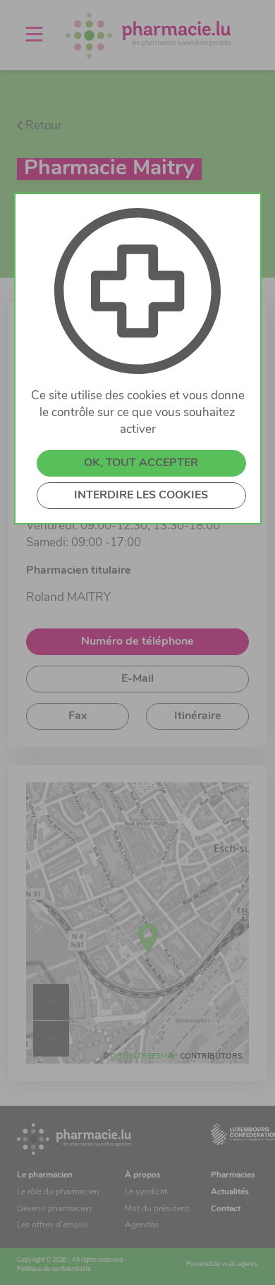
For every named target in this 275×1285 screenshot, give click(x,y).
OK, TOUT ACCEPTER (141, 463)
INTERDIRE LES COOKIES (141, 495)
